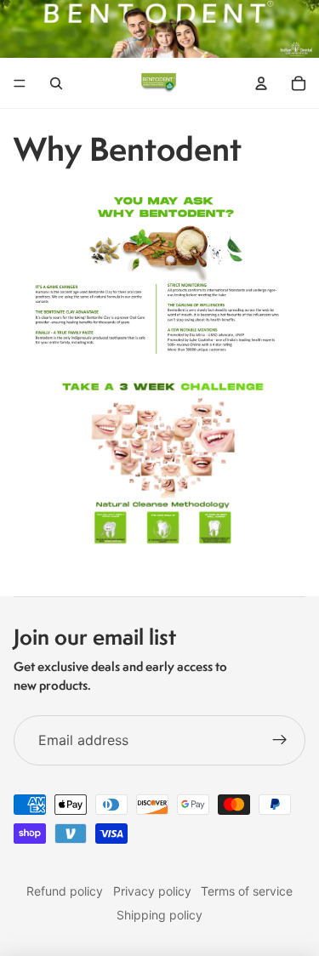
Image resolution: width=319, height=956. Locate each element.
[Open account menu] (261, 83)
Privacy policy (152, 891)
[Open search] (56, 83)
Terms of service (247, 891)
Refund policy (64, 891)
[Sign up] (280, 741)
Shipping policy (159, 915)
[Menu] (19, 83)
